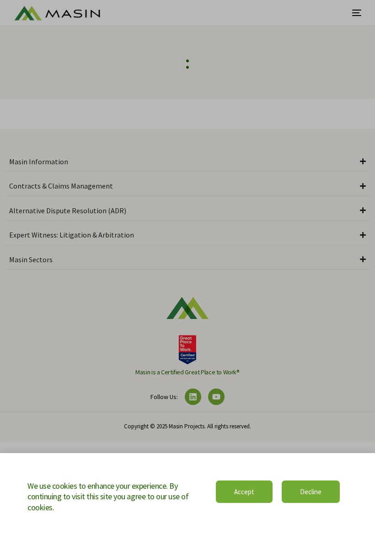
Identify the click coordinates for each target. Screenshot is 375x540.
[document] (187, 270)
